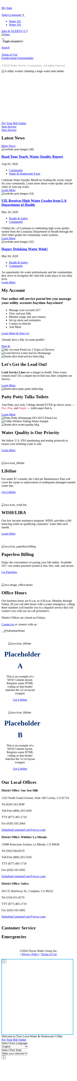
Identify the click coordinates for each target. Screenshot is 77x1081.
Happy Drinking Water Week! (24, 249)
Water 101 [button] (15, 24)
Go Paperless (9, 572)
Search (5, 47)
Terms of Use (49, 954)
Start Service (8, 126)
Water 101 (15, 21)
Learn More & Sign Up (15, 333)
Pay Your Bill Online (13, 123)
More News (8, 145)
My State (6, 8)
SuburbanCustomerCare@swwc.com (23, 829)
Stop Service (8, 130)
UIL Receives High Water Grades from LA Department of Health (34, 203)
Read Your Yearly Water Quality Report (32, 157)
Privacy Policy (30, 954)
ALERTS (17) (19, 31)
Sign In (5, 31)
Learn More (8, 190)
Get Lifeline (8, 492)
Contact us (7, 624)
